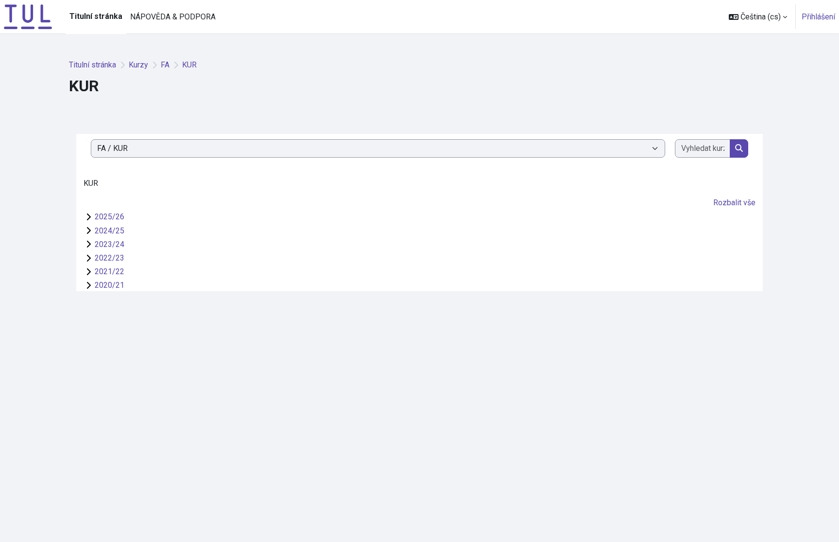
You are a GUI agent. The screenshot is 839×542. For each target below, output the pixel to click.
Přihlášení (818, 16)
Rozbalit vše (734, 202)
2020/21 (109, 285)
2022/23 (109, 258)
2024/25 (109, 230)
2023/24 (109, 244)
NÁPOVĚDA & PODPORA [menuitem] (173, 16)
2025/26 (109, 216)
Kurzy (138, 64)
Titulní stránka (92, 64)
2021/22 (109, 271)
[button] (757, 16)
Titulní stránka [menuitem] (95, 16)
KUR (189, 64)
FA (165, 64)
